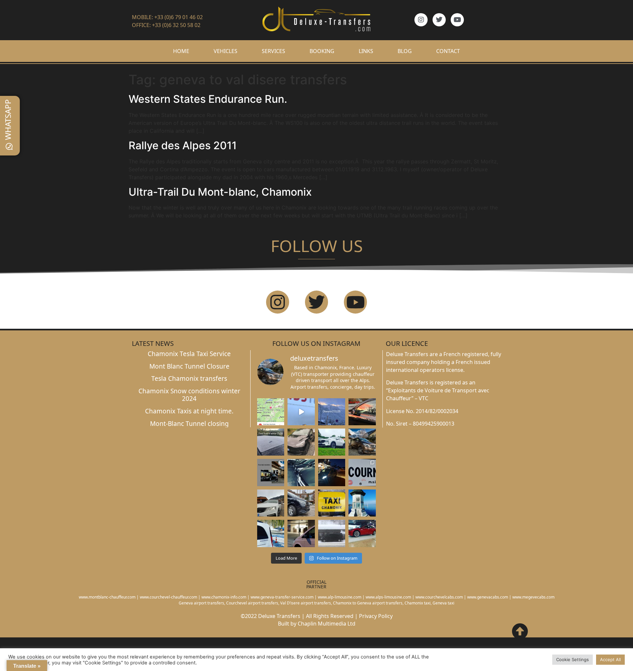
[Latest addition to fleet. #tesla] (301, 442)
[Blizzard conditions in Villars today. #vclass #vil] (332, 533)
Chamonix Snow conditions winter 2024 (189, 395)
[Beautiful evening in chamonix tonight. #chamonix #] (362, 411)
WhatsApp (7, 119)
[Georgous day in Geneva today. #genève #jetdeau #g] (362, 503)
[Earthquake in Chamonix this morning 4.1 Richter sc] (270, 411)
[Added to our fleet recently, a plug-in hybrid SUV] (332, 442)
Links (366, 51)
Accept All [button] (610, 659)
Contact (448, 51)
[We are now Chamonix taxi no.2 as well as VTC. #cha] (332, 503)
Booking (322, 51)
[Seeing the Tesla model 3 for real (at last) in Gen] (362, 533)
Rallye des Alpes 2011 (183, 145)
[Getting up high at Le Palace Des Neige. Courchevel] (301, 503)
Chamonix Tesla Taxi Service (189, 353)
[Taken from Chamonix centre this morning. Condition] (332, 411)
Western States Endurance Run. (208, 99)
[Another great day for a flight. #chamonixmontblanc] (270, 533)
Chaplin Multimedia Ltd (326, 623)
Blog (405, 51)
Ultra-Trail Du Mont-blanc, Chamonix (220, 191)
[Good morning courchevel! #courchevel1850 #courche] (332, 472)
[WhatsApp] (9, 147)
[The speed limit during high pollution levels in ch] (301, 411)
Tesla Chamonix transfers (189, 378)
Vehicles (225, 51)
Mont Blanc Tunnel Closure (189, 366)
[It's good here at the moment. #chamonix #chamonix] (362, 472)
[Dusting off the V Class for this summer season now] (362, 442)
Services (273, 51)
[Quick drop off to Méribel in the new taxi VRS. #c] (270, 503)
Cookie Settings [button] (572, 659)
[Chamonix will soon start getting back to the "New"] (270, 472)
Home (181, 51)
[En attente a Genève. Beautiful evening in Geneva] (301, 533)
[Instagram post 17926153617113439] (270, 442)
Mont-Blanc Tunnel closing (189, 423)
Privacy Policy (376, 616)
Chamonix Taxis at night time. (189, 411)
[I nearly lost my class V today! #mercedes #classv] (301, 472)
